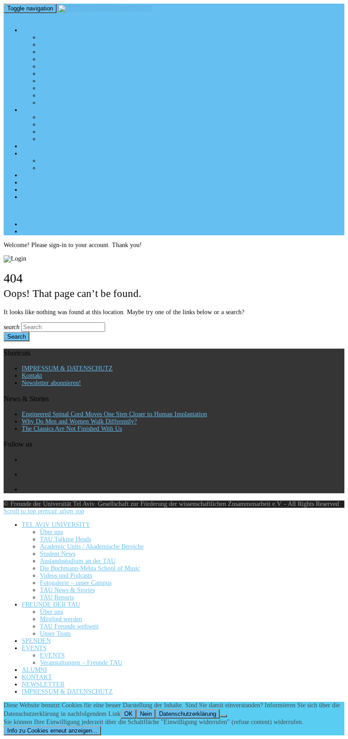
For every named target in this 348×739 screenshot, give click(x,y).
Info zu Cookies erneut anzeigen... (52, 730)
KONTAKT (37, 182)
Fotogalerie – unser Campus (75, 88)
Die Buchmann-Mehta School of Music (90, 73)
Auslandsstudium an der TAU (78, 66)
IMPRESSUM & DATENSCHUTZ (67, 197)
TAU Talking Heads (65, 44)
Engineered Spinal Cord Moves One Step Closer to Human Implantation (114, 414)
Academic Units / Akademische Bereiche (92, 52)
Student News (57, 59)
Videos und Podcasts (66, 81)
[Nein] (223, 716)
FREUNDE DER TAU (51, 110)
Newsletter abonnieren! (51, 382)
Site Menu (22, 210)
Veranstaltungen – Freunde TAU (81, 168)
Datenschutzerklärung (187, 713)
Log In (49, 231)
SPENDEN (36, 146)
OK (128, 713)
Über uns (51, 37)
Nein (146, 713)
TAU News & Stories (67, 95)
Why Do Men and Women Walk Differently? (79, 421)
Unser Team (55, 139)
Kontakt (32, 375)
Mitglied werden (61, 124)
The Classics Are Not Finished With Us (72, 428)
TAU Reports (57, 102)
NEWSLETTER (43, 189)
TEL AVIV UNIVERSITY (56, 30)
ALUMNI (34, 175)
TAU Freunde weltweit (69, 131)
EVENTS (34, 153)
